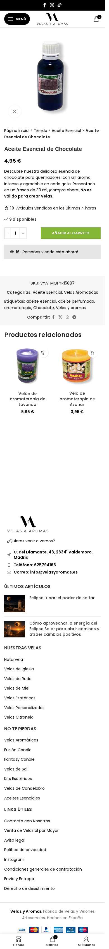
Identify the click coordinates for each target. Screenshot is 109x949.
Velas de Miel (16, 688)
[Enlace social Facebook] (44, 5)
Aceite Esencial (66, 130)
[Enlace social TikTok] (59, 5)
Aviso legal (14, 840)
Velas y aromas (71, 307)
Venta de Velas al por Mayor (31, 830)
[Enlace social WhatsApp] (67, 317)
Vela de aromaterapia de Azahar (77, 399)
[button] (43, 353)
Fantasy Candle (19, 759)
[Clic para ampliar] (14, 111)
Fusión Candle (18, 750)
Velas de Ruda (18, 678)
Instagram (14, 859)
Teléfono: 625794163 (35, 565)
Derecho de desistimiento (29, 888)
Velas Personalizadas (24, 707)
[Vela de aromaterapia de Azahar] (77, 366)
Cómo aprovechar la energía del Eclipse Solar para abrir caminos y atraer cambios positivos (64, 628)
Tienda (40, 130)
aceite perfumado (76, 301)
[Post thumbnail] (14, 603)
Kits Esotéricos (18, 778)
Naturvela (13, 659)
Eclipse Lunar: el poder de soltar (62, 598)
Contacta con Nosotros (27, 821)
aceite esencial (41, 301)
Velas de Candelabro (24, 788)
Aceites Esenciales (22, 798)
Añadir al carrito (70, 233)
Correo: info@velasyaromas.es (46, 572)
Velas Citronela (19, 717)
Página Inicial (16, 130)
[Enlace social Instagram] (52, 5)
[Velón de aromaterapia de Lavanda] (27, 367)
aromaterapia (17, 307)
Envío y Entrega (19, 878)
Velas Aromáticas (81, 292)
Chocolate (43, 307)
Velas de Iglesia (19, 669)
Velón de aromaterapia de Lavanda (27, 399)
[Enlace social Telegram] (74, 317)
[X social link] (60, 317)
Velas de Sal (15, 769)
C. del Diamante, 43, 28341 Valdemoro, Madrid (53, 554)
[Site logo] (52, 18)
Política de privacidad (25, 849)
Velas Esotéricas (19, 698)
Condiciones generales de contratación (43, 869)
